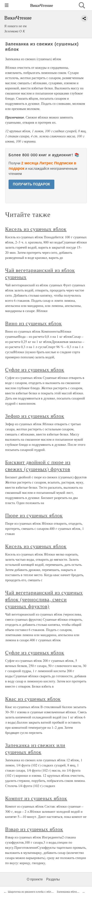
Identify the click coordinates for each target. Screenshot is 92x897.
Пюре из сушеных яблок (34, 515)
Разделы (53, 879)
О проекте (35, 879)
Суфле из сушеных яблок (34, 369)
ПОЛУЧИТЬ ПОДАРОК (31, 184)
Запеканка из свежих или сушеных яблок (35, 748)
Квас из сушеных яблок (33, 698)
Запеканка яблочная (70, 891)
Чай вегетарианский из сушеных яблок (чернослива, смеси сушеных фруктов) (44, 599)
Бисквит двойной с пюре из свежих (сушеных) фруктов (37, 465)
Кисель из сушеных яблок (36, 228)
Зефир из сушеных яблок (34, 415)
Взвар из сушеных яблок (34, 829)
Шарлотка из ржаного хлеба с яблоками (33, 891)
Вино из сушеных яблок (33, 323)
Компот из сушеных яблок (36, 798)
